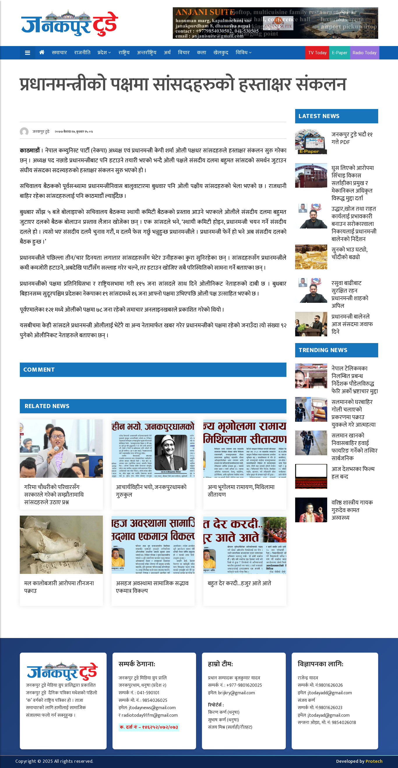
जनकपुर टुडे (41, 131)
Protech (374, 761)
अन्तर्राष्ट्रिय (146, 52)
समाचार (59, 52)
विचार (184, 52)
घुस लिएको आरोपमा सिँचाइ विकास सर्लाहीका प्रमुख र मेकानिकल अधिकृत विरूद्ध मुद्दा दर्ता (353, 183)
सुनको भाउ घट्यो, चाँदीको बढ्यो (349, 253)
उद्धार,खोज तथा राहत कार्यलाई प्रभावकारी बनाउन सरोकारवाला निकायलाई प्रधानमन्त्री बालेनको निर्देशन (354, 224)
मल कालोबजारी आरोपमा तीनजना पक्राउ (59, 587)
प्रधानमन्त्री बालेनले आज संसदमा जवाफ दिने (352, 324)
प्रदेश (102, 52)
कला (201, 52)
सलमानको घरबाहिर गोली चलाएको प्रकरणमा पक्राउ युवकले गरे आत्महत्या (354, 413)
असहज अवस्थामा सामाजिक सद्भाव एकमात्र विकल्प (152, 587)
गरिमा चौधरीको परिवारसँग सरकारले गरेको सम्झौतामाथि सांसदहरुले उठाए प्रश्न (54, 494)
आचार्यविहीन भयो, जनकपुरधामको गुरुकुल (151, 491)
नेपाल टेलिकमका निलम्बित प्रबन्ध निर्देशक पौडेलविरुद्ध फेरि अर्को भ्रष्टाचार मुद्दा (355, 380)
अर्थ (167, 52)
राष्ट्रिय (124, 52)
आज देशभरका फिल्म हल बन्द (353, 473)
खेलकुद (221, 52)
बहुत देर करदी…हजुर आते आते (239, 583)
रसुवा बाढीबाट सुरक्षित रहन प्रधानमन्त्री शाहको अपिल (350, 294)
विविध (242, 52)
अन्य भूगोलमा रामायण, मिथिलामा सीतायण (241, 491)
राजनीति (82, 52)
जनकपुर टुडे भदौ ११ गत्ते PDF (352, 138)
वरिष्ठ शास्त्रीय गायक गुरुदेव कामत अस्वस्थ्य (352, 510)
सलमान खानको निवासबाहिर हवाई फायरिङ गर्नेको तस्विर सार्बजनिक (355, 447)
